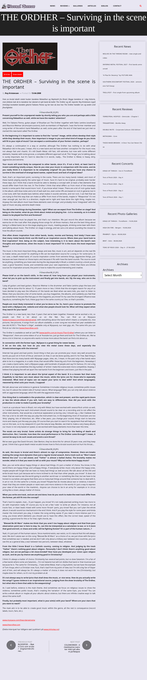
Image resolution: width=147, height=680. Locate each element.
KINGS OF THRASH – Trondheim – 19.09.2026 (120, 221)
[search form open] (140, 5)
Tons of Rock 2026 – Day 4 (113, 177)
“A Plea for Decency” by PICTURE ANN (117, 75)
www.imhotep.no (51, 629)
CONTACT (117, 6)
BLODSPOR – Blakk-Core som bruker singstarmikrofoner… (26, 647)
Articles (7, 74)
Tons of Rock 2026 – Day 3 (113, 184)
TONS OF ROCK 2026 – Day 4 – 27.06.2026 (119, 247)
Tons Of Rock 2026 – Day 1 (113, 197)
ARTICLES (92, 6)
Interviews (17, 74)
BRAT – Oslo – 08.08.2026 (112, 241)
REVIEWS (64, 6)
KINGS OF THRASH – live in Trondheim (117, 171)
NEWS (52, 6)
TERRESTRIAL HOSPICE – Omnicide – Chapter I (121, 116)
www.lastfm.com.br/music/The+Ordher (57, 332)
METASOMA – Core (110, 136)
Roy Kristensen (12, 93)
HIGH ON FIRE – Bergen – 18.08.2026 (117, 228)
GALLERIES (78, 6)
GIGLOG (104, 6)
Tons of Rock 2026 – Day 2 (113, 191)
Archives (108, 270)
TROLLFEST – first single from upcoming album (121, 92)
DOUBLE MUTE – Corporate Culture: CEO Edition (121, 130)
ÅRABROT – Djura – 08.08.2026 (114, 234)
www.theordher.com (28, 328)
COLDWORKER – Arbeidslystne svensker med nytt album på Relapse (72, 648)
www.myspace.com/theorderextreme (19, 319)
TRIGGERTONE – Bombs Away (114, 123)
